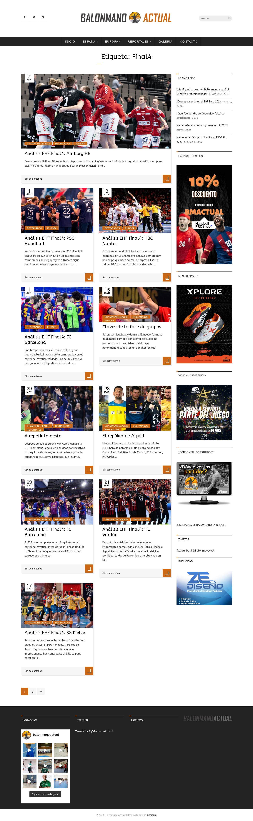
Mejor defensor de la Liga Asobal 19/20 (200, 125)
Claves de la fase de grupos (131, 326)
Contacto (188, 41)
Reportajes (138, 41)
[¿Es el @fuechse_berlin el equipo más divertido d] (45, 766)
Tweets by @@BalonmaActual (195, 550)
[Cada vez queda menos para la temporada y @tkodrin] (61, 766)
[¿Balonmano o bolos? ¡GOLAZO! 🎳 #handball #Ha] (61, 781)
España (89, 41)
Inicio (70, 41)
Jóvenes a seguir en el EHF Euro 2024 (199, 101)
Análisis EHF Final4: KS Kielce (55, 632)
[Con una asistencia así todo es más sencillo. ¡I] (45, 750)
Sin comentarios (33, 178)
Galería (166, 41)
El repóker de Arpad (123, 435)
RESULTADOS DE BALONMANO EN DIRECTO (202, 525)
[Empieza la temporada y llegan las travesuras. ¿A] (29, 766)
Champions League (38, 143)
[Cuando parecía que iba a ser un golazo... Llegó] (61, 750)
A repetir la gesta (43, 436)
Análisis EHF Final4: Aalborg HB (58, 153)
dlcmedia (152, 815)
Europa (111, 41)
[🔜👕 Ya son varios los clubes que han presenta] (45, 781)
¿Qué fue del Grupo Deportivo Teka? (199, 113)
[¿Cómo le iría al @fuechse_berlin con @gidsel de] (29, 781)
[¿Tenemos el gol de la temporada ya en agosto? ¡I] (29, 750)
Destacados (62, 143)
